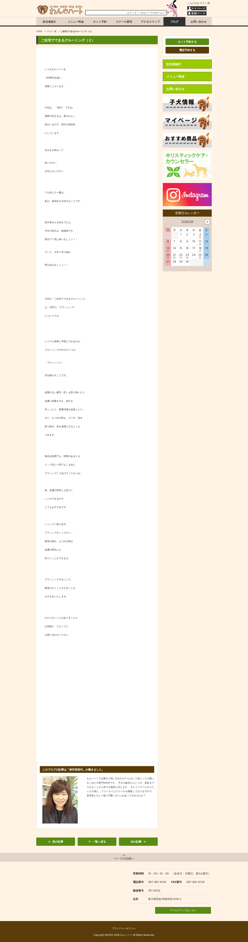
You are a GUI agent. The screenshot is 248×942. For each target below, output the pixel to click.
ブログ (174, 21)
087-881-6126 (157, 882)
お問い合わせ (198, 21)
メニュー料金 (76, 21)
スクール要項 (124, 21)
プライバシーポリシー (124, 928)
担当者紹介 (49, 21)
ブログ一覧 (51, 31)
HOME (39, 31)
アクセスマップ (150, 21)
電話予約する (187, 50)
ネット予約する (187, 41)
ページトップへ (124, 857)
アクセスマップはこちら (183, 910)
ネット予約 (100, 21)
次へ (207, 221)
